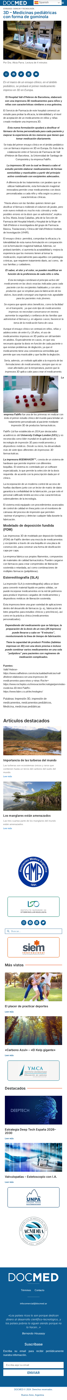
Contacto (39, 1290)
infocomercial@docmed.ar (33, 1303)
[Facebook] (30, 922)
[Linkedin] (36, 922)
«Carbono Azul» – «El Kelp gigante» (30, 1050)
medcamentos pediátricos (36, 702)
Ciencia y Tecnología (23, 9)
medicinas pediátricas (27, 706)
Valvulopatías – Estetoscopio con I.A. (31, 1176)
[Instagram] (23, 922)
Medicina (8, 706)
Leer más (7, 776)
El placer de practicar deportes (26, 1006)
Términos (26, 1290)
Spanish (43, 2)
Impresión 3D (22, 698)
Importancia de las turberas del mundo (30, 760)
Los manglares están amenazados (27, 815)
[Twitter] (43, 922)
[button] (62, 3)
